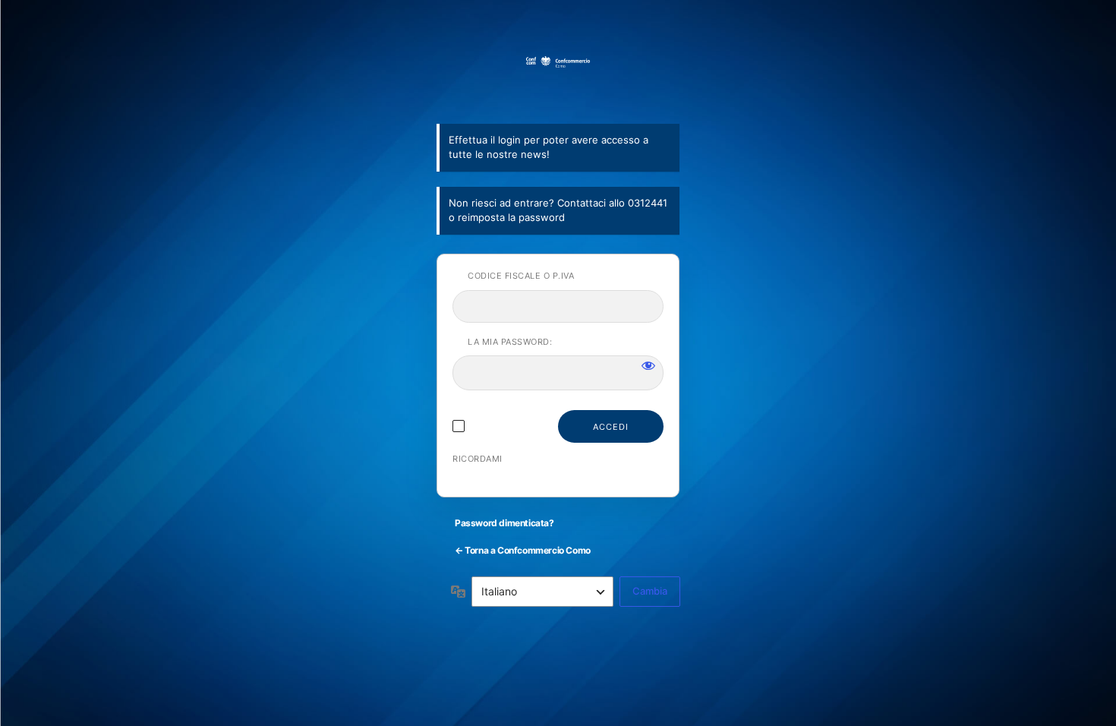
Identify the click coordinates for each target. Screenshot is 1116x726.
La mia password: (510, 341)
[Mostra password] (648, 365)
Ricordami (477, 458)
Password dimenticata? (504, 523)
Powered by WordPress (558, 81)
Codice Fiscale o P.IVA (521, 275)
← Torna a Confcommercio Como (523, 550)
